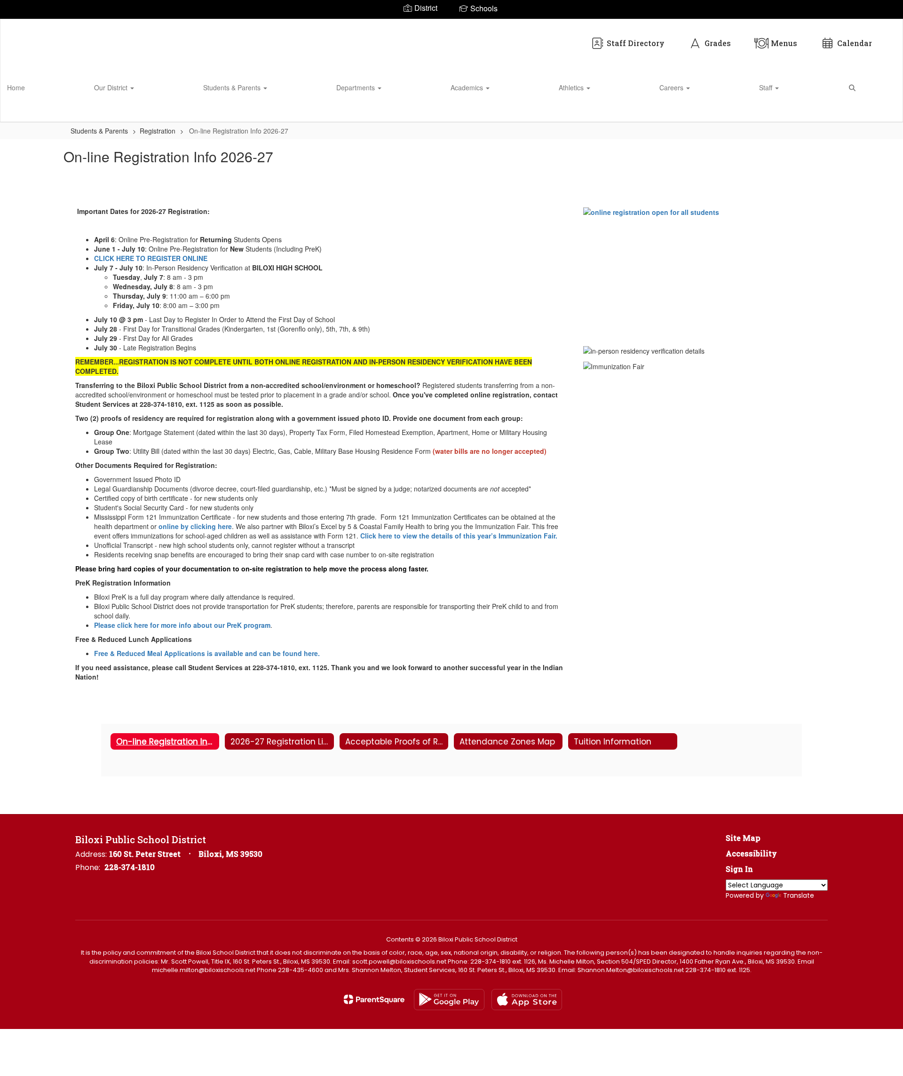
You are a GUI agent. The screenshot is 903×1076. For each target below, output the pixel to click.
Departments (356, 87)
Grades (718, 43)
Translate (798, 895)
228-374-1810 (129, 867)
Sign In (739, 869)
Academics (468, 87)
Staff (766, 87)
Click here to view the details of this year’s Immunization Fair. (459, 535)
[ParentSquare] (374, 999)
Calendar (854, 43)
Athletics (572, 87)
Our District (111, 87)
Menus (784, 43)
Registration (157, 130)
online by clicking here (195, 526)
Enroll (879, 110)
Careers (672, 87)
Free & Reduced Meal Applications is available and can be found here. (207, 653)
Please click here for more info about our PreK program (182, 625)
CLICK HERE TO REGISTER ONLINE (150, 258)
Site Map (743, 838)
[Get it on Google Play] (449, 999)
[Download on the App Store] (526, 999)
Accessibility (751, 853)
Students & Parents (232, 87)
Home (16, 87)
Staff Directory (636, 43)
